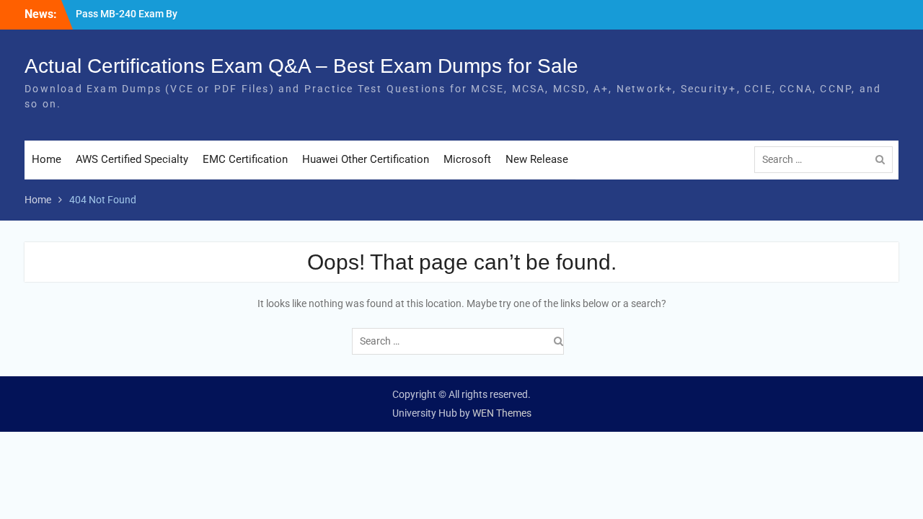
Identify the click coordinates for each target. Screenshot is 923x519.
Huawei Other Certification (365, 159)
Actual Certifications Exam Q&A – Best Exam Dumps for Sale (301, 66)
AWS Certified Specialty (132, 159)
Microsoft (467, 159)
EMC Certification (245, 159)
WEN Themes (501, 413)
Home (46, 159)
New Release (536, 159)
